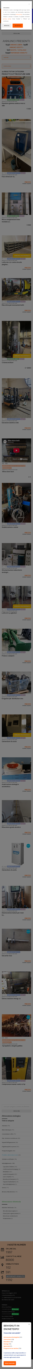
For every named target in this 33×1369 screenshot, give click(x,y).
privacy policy (7, 19)
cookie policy (19, 14)
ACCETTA (18, 25)
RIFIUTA (6, 25)
